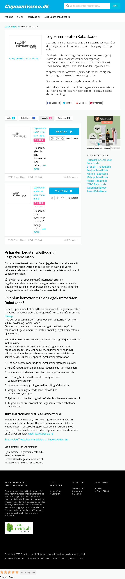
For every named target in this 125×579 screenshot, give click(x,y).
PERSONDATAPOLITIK (14, 558)
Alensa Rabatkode (97, 180)
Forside (9, 17)
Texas (99, 488)
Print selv (63, 118)
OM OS (20, 17)
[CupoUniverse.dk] (27, 6)
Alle (10, 118)
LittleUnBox (79, 488)
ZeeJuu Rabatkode (97, 170)
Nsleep (9, 316)
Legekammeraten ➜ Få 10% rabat (40, 132)
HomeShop (57, 491)
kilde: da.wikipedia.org (40, 433)
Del (31, 177)
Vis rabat (62, 131)
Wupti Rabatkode (97, 187)
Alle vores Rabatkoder (57, 17)
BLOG (81, 558)
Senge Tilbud (103, 491)
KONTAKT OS (34, 17)
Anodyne (78, 491)
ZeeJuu (77, 494)
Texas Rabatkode (97, 191)
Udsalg (46, 118)
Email (39, 177)
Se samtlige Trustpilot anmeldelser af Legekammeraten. (37, 439)
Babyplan (56, 494)
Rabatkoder (27, 118)
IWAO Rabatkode (96, 184)
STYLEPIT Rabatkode (99, 166)
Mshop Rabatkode (97, 177)
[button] (53, 103)
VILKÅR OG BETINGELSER (39, 558)
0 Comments (72, 177)
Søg (115, 5)
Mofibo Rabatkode (97, 173)
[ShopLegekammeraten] (25, 45)
